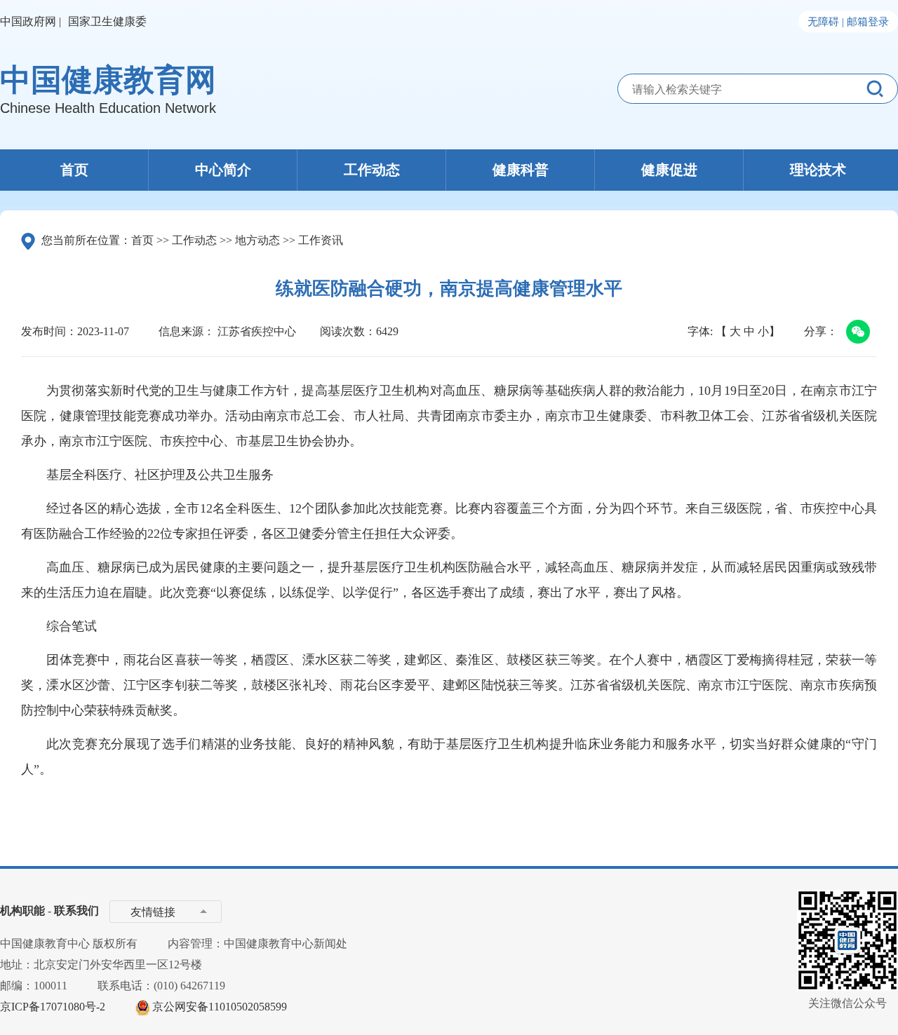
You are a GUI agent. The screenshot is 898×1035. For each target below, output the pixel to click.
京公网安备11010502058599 (219, 1007)
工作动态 (372, 169)
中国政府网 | (30, 21)
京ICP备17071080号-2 (52, 1007)
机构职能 (22, 910)
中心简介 (223, 169)
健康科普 (520, 169)
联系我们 (76, 910)
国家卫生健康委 (107, 21)
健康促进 (669, 169)
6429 (387, 331)
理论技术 (818, 169)
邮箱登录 (868, 21)
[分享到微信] (855, 333)
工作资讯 (320, 240)
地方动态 (257, 240)
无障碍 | (825, 21)
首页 (74, 169)
